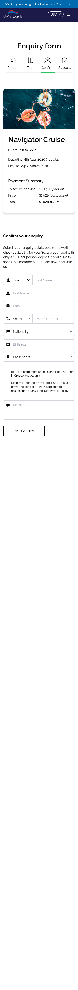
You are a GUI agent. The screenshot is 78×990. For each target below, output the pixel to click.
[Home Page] (12, 14)
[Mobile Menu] (68, 14)
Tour (30, 67)
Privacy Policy (59, 390)
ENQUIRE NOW (24, 431)
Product (13, 67)
